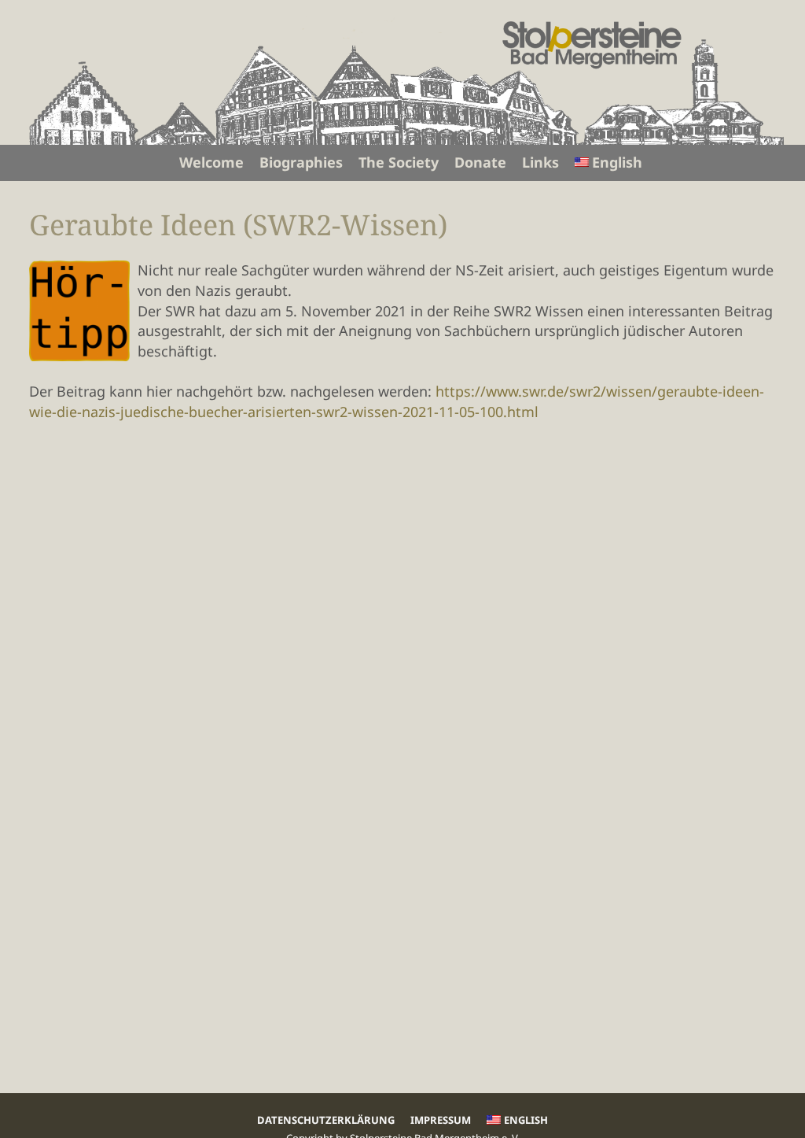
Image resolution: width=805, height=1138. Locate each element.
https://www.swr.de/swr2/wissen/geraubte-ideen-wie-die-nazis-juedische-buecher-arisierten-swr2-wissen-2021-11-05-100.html (396, 401)
